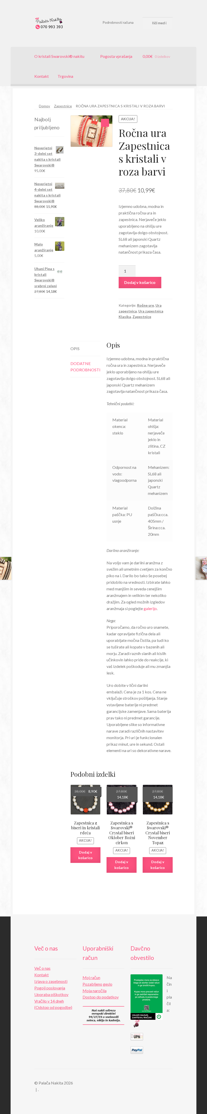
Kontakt (41, 76)
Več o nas (42, 968)
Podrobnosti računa (118, 22)
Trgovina (65, 76)
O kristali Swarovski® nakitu (59, 56)
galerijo (150, 608)
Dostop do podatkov (101, 997)
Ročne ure (145, 305)
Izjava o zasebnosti (50, 981)
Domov (44, 106)
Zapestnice (63, 106)
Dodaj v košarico (140, 282)
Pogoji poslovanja (49, 987)
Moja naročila (95, 990)
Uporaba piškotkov (51, 994)
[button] (105, 123)
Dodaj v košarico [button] (85, 855)
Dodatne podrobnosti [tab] (85, 366)
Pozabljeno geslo (97, 984)
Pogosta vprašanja (116, 56)
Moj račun (91, 977)
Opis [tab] (75, 348)
